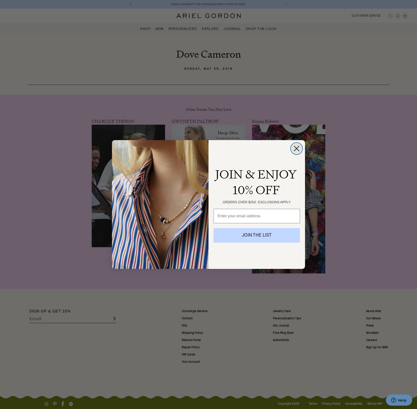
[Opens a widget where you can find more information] (399, 401)
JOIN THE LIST (257, 235)
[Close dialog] (297, 149)
